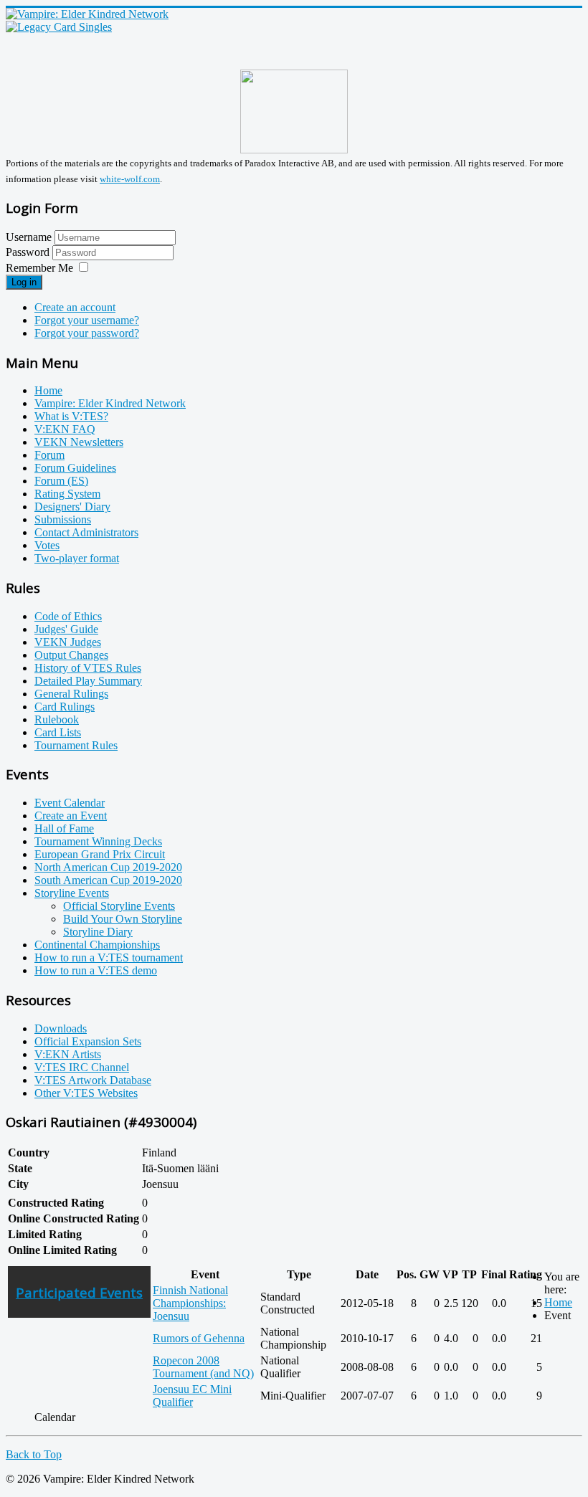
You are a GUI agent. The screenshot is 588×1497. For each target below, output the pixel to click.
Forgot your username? (86, 320)
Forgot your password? (86, 333)
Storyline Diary (98, 932)
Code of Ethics (68, 616)
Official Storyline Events (119, 906)
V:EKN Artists (67, 1054)
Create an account (74, 307)
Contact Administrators (86, 532)
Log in (24, 282)
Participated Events (79, 1292)
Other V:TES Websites (86, 1093)
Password (29, 252)
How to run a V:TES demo (95, 970)
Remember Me (39, 268)
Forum (49, 455)
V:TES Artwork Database (92, 1080)
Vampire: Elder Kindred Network (110, 403)
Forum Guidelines (75, 468)
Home (48, 390)
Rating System (67, 494)
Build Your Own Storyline (122, 919)
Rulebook (56, 719)
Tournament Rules (76, 745)
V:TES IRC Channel (81, 1067)
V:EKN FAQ (64, 429)
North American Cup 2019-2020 (108, 867)
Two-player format (76, 558)
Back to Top (34, 1454)
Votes (47, 545)
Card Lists (57, 732)
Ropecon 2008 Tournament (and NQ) (203, 1366)
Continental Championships (97, 944)
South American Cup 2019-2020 (108, 880)
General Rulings (71, 694)
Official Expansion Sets (87, 1041)
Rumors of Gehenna (199, 1338)
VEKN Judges (67, 642)
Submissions (62, 519)
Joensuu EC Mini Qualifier (192, 1395)
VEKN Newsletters (78, 442)
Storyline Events (71, 893)
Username (29, 237)
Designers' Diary (72, 506)
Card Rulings (64, 706)
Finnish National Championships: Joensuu (190, 1303)
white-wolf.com (130, 179)
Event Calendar (69, 803)
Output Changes (71, 655)
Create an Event (70, 815)
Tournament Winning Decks (98, 841)
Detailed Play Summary (88, 681)
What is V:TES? (71, 416)
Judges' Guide (66, 629)
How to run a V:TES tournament (108, 957)
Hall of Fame (64, 828)
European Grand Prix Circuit (99, 854)
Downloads (60, 1028)
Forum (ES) (61, 481)
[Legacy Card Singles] (59, 27)
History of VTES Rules (87, 668)
